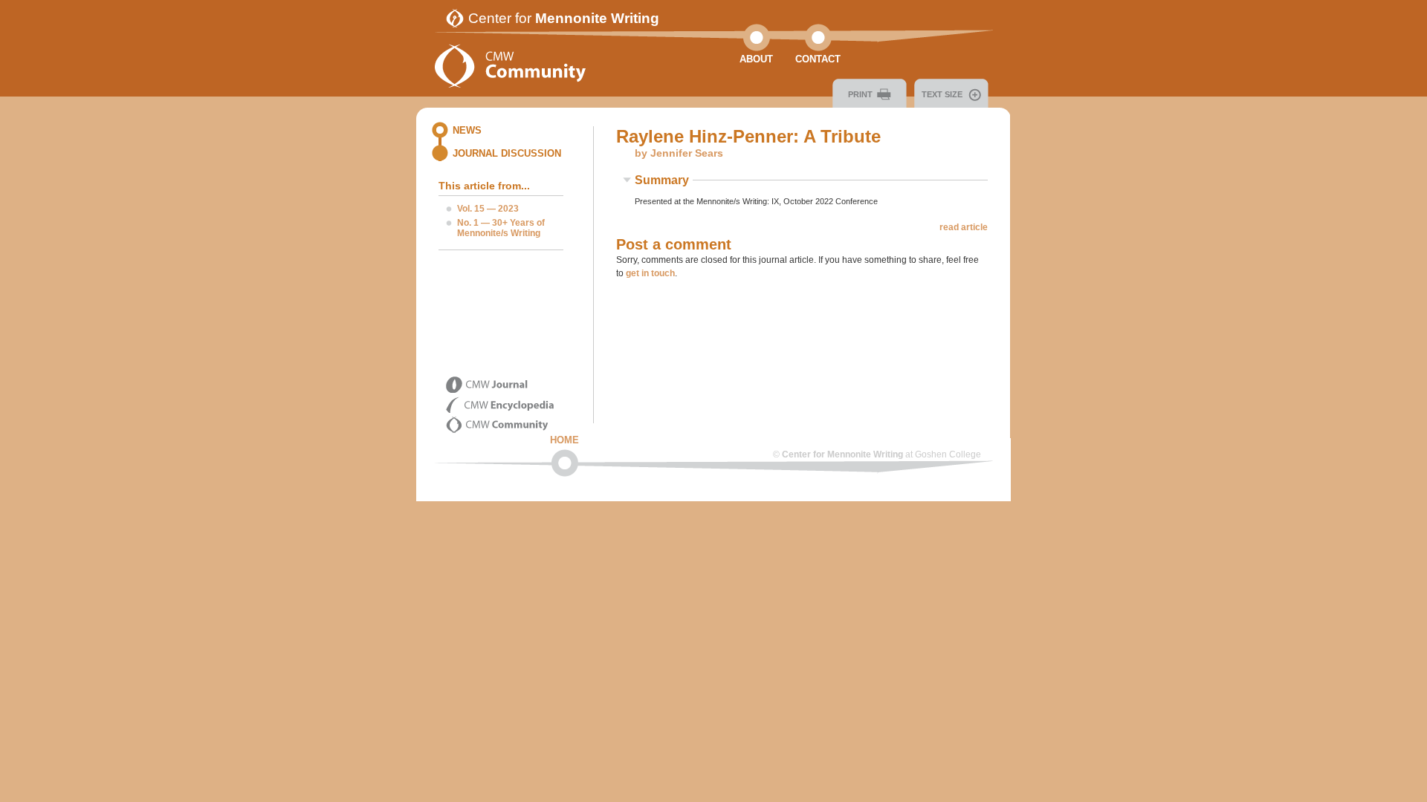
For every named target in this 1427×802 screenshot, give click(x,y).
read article (963, 227)
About (756, 59)
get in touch (650, 273)
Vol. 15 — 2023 (488, 208)
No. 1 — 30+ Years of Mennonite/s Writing (501, 228)
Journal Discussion (507, 153)
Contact (818, 59)
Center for (563, 18)
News (467, 130)
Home (564, 440)
